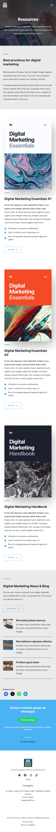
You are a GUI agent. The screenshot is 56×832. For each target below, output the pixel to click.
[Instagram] (31, 775)
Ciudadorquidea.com (42, 818)
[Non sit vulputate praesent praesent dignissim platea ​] (28, 238)
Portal (28, 779)
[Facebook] (25, 775)
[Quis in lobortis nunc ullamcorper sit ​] (22, 232)
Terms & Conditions (28, 825)
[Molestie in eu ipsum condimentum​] (21, 228)
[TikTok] (36, 775)
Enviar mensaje (28, 720)
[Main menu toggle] (51, 5)
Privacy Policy (28, 822)
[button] (12, 250)
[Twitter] (19, 775)
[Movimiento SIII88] (5, 5)
